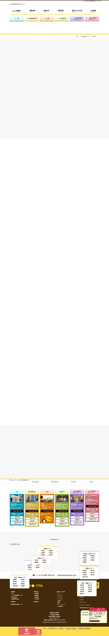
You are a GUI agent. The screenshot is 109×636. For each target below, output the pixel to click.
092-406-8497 (77, 511)
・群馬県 (84, 572)
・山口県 (29, 569)
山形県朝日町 (19, 468)
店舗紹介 (13, 591)
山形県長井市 (59, 459)
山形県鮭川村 (45, 472)
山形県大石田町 (59, 468)
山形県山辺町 (46, 464)
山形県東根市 (72, 459)
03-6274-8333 (93, 506)
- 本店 (12, 593)
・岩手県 (91, 558)
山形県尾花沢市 (20, 464)
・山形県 (84, 560)
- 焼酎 (58, 602)
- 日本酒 (59, 600)
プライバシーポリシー (85, 605)
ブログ (81, 599)
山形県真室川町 (86, 468)
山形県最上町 (72, 468)
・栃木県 (91, 570)
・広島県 (37, 565)
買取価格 (13, 601)
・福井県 (89, 587)
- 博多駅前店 (14, 597)
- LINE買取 (36, 599)
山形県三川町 (45, 477)
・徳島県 (43, 560)
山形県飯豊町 (58, 477)
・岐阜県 (81, 591)
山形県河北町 (72, 464)
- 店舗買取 (36, 595)
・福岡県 (14, 579)
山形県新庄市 (80, 455)
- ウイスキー (60, 597)
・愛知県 (81, 593)
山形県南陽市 (33, 464)
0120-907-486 (63, 511)
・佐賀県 (22, 579)
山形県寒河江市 (20, 459)
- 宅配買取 (36, 593)
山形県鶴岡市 (54, 455)
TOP (77, 36)
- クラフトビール (61, 604)
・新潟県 (81, 585)
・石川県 (81, 587)
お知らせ (82, 597)
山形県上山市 (33, 459)
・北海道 (84, 555)
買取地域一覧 (85, 36)
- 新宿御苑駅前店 (15, 599)
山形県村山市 (46, 459)
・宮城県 (91, 560)
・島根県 (37, 567)
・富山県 (89, 585)
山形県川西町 (71, 472)
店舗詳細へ (17, 519)
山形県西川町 (85, 464)
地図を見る (17, 517)
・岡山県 (29, 565)
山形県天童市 (85, 459)
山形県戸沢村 (58, 472)
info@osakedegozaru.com (66, 575)
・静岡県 (89, 591)
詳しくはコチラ (26, 127)
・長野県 (89, 589)
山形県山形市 (41, 455)
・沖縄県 (22, 586)
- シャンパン (60, 599)
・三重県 (42, 550)
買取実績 (36, 601)
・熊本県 (14, 583)
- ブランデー (60, 595)
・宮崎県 (22, 583)
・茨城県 (84, 570)
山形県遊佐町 (84, 477)
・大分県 (22, 581)
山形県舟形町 (19, 472)
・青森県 (91, 555)
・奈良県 (50, 555)
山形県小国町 (19, 477)
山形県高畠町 (84, 472)
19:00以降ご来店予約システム (17, 523)
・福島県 (84, 562)
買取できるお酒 (61, 591)
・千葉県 (84, 574)
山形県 (17, 455)
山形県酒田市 (67, 455)
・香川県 (35, 560)
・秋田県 (84, 558)
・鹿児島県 (15, 586)
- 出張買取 (36, 597)
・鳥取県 (29, 567)
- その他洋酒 (60, 606)
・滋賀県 (50, 550)
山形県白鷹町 (32, 477)
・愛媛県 (35, 562)
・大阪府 (50, 552)
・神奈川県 (84, 576)
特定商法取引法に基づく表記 (87, 607)
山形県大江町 (32, 468)
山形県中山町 (59, 464)
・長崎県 (14, 581)
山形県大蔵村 (32, 472)
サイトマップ (83, 602)
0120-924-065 (32, 511)
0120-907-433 (17, 511)
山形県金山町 (45, 468)
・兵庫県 (42, 555)
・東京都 (91, 574)
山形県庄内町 (71, 477)
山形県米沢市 (28, 455)
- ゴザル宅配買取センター (17, 595)
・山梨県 (81, 589)
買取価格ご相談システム (17, 604)
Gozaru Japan (52, 622)
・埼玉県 (91, 572)
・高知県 (43, 562)
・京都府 (42, 552)
